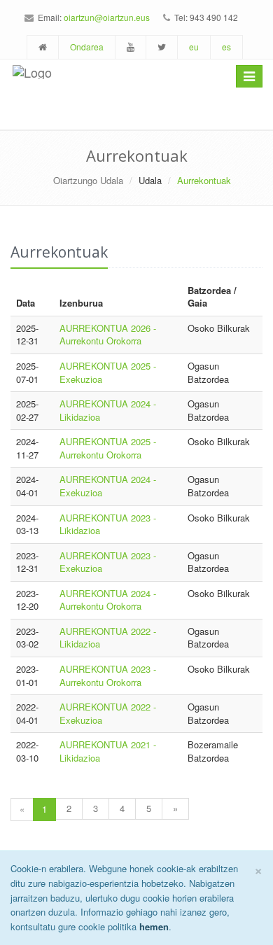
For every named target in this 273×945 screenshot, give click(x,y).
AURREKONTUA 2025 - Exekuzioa (107, 372)
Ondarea (87, 46)
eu (194, 46)
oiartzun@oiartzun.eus (107, 17)
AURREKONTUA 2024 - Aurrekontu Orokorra (107, 600)
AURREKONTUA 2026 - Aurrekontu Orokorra (107, 334)
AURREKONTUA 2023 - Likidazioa (107, 524)
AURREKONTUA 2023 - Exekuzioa (107, 562)
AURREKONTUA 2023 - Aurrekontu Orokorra (107, 675)
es (226, 46)
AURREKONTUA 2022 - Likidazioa (107, 637)
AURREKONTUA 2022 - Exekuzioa (107, 713)
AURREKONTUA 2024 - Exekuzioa (107, 485)
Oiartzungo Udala (88, 180)
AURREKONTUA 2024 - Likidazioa (107, 410)
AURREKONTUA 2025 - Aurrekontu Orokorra (107, 448)
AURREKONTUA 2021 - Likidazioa (107, 751)
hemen (154, 926)
